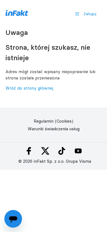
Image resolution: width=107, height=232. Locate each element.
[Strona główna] (16, 14)
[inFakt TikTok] (62, 151)
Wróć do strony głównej (29, 88)
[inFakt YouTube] (78, 151)
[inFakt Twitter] (45, 151)
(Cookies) (64, 121)
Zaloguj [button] (89, 13)
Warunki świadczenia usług (54, 128)
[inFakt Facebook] (29, 151)
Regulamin (44, 121)
